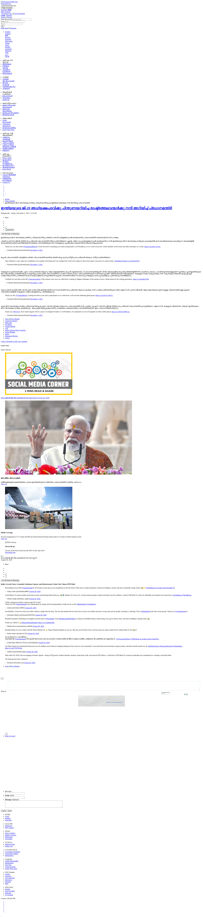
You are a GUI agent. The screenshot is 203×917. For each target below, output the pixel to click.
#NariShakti (50, 619)
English (7, 32)
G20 (6, 328)
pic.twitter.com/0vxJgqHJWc (149, 639)
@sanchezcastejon (34, 279)
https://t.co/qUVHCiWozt (13, 648)
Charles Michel (10, 326)
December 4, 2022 (36, 250)
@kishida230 (118, 261)
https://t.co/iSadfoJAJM (141, 279)
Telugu (7, 43)
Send (9, 811)
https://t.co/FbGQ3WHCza (121, 312)
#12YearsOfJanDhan (123, 639)
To (2, 24)
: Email (9, 795)
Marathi (7, 47)
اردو (6, 55)
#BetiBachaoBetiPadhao (67, 619)
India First (8, 323)
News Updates (10, 201)
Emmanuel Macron (11, 336)
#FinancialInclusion (166, 646)
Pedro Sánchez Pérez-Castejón (15, 330)
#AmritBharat (177, 595)
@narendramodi (27, 588)
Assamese (8, 49)
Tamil (7, 45)
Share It (3, 691)
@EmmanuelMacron (30, 247)
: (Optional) (12, 800)
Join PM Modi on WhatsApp (10, 234)
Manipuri (8, 51)
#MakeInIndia (81, 604)
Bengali (7, 37)
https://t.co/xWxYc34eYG (104, 295)
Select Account (10, 736)
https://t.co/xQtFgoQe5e (131, 261)
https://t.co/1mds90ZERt (46, 623)
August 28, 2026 (34, 591)
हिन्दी (6, 35)
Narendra (6, 10)
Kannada (8, 39)
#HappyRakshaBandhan (29, 623)
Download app (6, 4)
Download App (10, 552)
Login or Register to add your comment (14, 341)
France (7, 338)
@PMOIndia (135, 639)
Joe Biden (8, 324)
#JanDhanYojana (153, 646)
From (3, 22)
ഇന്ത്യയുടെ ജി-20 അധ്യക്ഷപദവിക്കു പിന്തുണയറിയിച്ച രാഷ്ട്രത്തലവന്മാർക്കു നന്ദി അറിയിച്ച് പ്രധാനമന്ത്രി (86, 208)
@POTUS (16, 312)
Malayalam (8, 41)
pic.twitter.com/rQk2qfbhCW (165, 588)
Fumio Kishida (10, 332)
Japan (7, 334)
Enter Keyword (6, 19)
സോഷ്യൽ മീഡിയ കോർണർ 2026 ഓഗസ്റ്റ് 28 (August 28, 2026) (25, 398)
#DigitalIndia (145, 611)
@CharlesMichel (21, 295)
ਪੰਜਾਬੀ (7, 56)
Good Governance (11, 321)
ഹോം (7, 199)
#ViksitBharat (150, 588)
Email (8, 791)
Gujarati (7, 34)
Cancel (4, 811)
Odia (6, 53)
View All (4, 484)
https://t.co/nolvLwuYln (152, 247)
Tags (7, 319)
